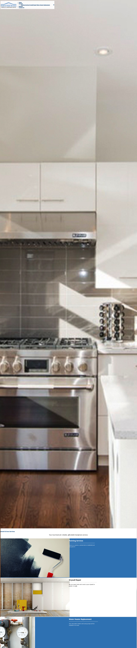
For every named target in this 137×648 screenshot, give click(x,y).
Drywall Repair (32, 5)
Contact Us (21, 7)
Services (21, 3)
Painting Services (25, 5)
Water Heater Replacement (43, 5)
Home (20, 2)
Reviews (21, 6)
